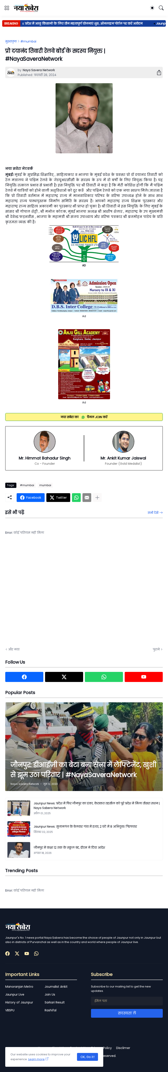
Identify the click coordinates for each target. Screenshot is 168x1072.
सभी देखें (153, 512)
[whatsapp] (104, 677)
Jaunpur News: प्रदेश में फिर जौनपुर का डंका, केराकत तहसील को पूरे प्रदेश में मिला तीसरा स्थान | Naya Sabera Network (97, 805)
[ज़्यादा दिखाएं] (97, 497)
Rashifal (50, 1010)
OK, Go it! (87, 1057)
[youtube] (144, 677)
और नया (13, 649)
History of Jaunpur (19, 1002)
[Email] (86, 497)
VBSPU (9, 1010)
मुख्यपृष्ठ (11, 41)
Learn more (36, 1059)
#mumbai (28, 41)
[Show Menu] (7, 8)
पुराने (156, 649)
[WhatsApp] (76, 497)
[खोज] (161, 8)
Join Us (50, 994)
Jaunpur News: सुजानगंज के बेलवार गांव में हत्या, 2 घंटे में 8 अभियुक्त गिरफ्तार (85, 826)
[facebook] (24, 677)
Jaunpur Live (14, 994)
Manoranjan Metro (19, 986)
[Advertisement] (49, 594)
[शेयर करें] (157, 72)
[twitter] (64, 677)
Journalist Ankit (56, 986)
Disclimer (123, 1048)
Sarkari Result (55, 1002)
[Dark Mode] (152, 8)
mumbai (45, 485)
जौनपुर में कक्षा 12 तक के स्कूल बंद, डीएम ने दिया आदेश (69, 847)
